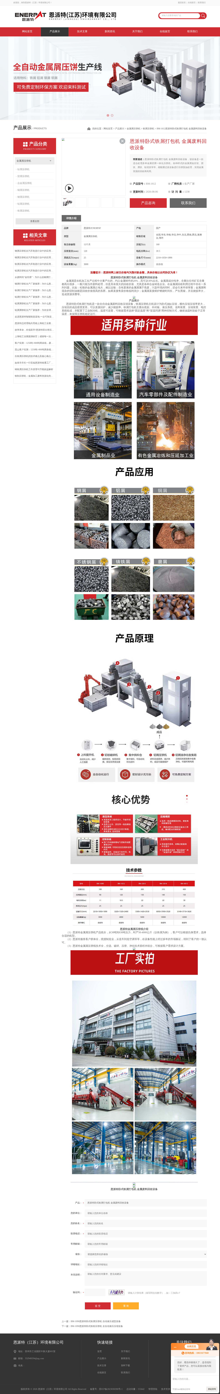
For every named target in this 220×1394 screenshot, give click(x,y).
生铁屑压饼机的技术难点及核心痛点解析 (35, 356)
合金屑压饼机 (24, 183)
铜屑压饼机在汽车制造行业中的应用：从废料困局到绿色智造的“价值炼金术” (35, 257)
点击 (50, 161)
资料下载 (125, 1365)
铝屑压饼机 (23, 204)
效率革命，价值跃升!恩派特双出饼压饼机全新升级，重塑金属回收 (35, 330)
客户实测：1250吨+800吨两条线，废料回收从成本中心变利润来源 (35, 343)
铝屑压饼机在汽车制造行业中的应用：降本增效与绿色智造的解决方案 (35, 270)
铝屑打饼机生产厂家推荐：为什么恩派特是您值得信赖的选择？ (35, 297)
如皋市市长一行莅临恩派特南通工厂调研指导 (35, 363)
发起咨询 (212, 1389)
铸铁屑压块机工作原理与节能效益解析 (34, 369)
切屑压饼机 (23, 176)
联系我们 (202, 2)
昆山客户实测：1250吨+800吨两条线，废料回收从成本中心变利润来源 (35, 349)
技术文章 (82, 31)
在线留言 (192, 2)
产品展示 (55, 31)
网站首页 (27, 31)
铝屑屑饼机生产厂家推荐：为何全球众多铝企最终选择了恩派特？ (35, 310)
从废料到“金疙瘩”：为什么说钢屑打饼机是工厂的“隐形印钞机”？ (35, 277)
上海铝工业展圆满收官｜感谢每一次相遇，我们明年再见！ (35, 336)
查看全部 (34, 221)
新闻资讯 (110, 31)
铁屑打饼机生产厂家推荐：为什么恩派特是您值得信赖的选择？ (35, 290)
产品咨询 (148, 203)
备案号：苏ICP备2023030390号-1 (106, 1389)
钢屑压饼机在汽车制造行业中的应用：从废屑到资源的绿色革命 (35, 251)
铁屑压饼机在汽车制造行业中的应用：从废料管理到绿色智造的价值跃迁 (35, 264)
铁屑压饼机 (148, 128)
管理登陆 (152, 1389)
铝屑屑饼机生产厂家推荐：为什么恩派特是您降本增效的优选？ (35, 303)
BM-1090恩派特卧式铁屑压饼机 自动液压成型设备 (96, 1321)
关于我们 (137, 31)
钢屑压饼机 (23, 197)
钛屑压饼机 (23, 169)
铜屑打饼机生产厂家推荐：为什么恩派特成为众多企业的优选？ (35, 284)
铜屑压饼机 (23, 190)
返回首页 (182, 2)
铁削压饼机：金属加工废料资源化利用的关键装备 (35, 376)
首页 (99, 1351)
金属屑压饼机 (133, 128)
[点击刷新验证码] (117, 1292)
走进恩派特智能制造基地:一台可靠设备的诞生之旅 (35, 317)
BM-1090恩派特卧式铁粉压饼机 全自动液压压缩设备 (97, 1326)
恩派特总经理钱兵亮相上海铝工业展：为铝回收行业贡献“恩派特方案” (35, 323)
